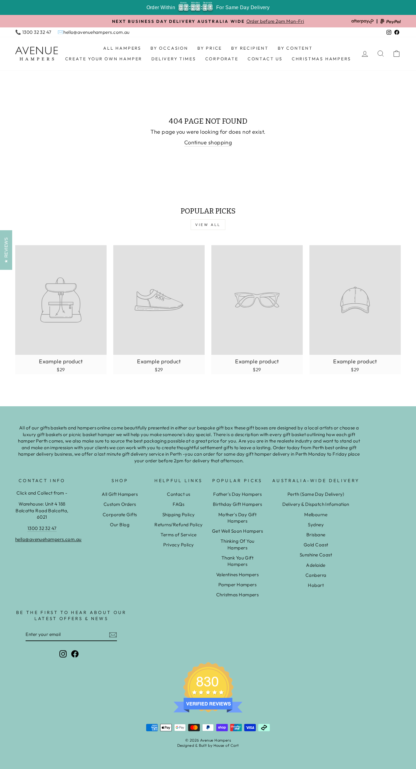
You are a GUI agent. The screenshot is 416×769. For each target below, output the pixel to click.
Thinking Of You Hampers (237, 544)
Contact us (178, 494)
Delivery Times (173, 59)
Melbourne (315, 514)
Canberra (315, 575)
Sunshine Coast (316, 555)
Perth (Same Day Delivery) (315, 494)
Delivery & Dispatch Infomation (315, 504)
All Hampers (122, 48)
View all (208, 224)
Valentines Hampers (237, 574)
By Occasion (169, 48)
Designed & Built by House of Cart (208, 745)
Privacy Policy (178, 545)
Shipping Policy (178, 514)
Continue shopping (208, 142)
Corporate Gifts (120, 514)
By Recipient (250, 48)
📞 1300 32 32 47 (33, 32)
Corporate (221, 59)
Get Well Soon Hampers (237, 531)
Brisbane (316, 535)
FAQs (178, 504)
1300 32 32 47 (42, 528)
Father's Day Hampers (237, 494)
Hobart (316, 585)
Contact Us (265, 59)
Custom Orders (120, 504)
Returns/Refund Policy (178, 524)
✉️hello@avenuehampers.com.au (94, 32)
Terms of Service (178, 535)
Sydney (316, 524)
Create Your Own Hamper (104, 59)
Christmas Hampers (321, 59)
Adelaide (316, 565)
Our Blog (119, 524)
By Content (295, 48)
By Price (209, 48)
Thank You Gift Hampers (237, 561)
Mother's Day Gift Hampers (237, 518)
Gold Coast (316, 545)
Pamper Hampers (237, 584)
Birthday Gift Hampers (237, 504)
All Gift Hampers (120, 494)
